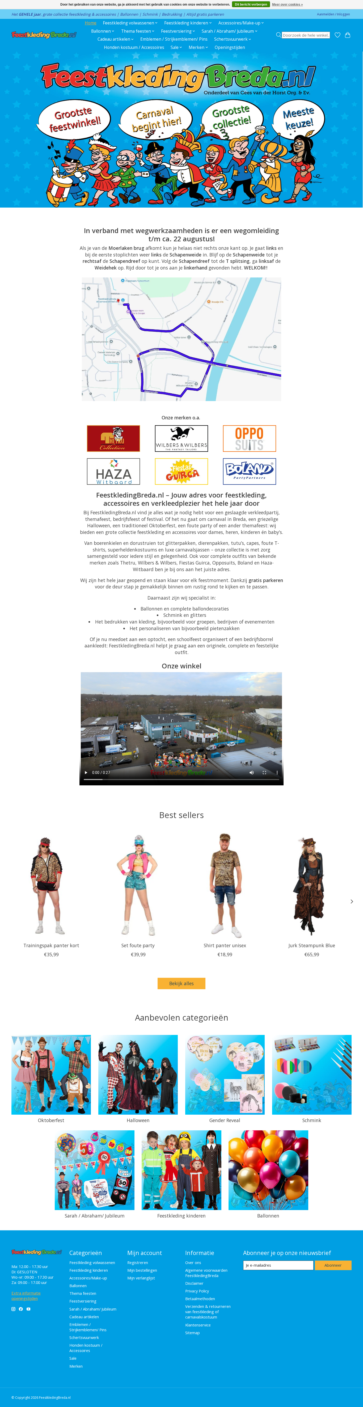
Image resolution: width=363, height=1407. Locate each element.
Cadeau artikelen (84, 1316)
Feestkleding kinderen (181, 1215)
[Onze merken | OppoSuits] (250, 438)
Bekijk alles (181, 983)
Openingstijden (230, 47)
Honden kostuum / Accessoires (134, 47)
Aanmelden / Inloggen (333, 14)
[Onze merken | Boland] (250, 471)
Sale (73, 1358)
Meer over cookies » (287, 4)
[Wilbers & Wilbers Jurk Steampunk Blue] (312, 885)
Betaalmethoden (200, 1298)
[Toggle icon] (303, 35)
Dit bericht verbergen (251, 4)
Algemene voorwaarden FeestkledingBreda (206, 1272)
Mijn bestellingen (142, 1270)
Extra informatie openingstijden (26, 1295)
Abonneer (333, 1265)
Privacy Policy (197, 1291)
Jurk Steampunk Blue (312, 945)
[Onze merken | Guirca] (181, 471)
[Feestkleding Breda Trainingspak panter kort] (51, 885)
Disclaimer (194, 1283)
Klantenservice (198, 1325)
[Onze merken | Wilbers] (181, 438)
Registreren (137, 1262)
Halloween (138, 1120)
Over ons (193, 1262)
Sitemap (192, 1332)
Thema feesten (82, 1293)
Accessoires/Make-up (88, 1277)
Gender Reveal (224, 1120)
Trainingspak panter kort (51, 945)
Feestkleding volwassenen (92, 1262)
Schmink (311, 1120)
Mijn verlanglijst (141, 1277)
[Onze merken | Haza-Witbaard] (113, 471)
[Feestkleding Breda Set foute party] (138, 885)
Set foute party (138, 945)
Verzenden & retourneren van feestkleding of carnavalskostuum (208, 1312)
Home (90, 23)
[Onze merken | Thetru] (113, 438)
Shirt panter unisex (225, 945)
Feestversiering (82, 1301)
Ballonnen (268, 1215)
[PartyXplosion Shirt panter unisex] (225, 885)
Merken (76, 1366)
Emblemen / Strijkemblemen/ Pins (174, 39)
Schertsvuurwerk (84, 1337)
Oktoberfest (51, 1120)
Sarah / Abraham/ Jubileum (95, 1215)
